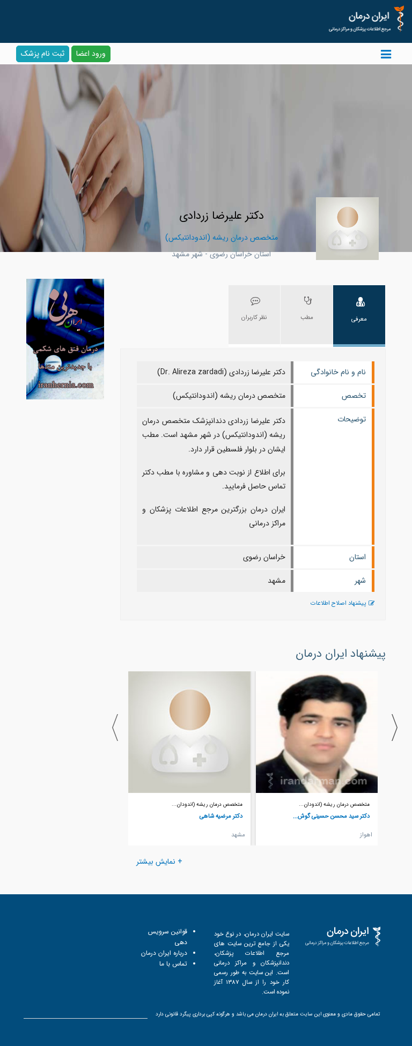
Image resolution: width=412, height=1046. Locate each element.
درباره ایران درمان (164, 953)
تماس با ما (173, 964)
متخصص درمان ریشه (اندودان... (334, 804)
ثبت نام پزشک (42, 54)
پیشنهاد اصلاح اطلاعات (338, 603)
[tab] (359, 316)
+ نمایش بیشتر (159, 861)
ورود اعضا (91, 54)
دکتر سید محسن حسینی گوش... (331, 816)
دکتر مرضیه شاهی (221, 816)
